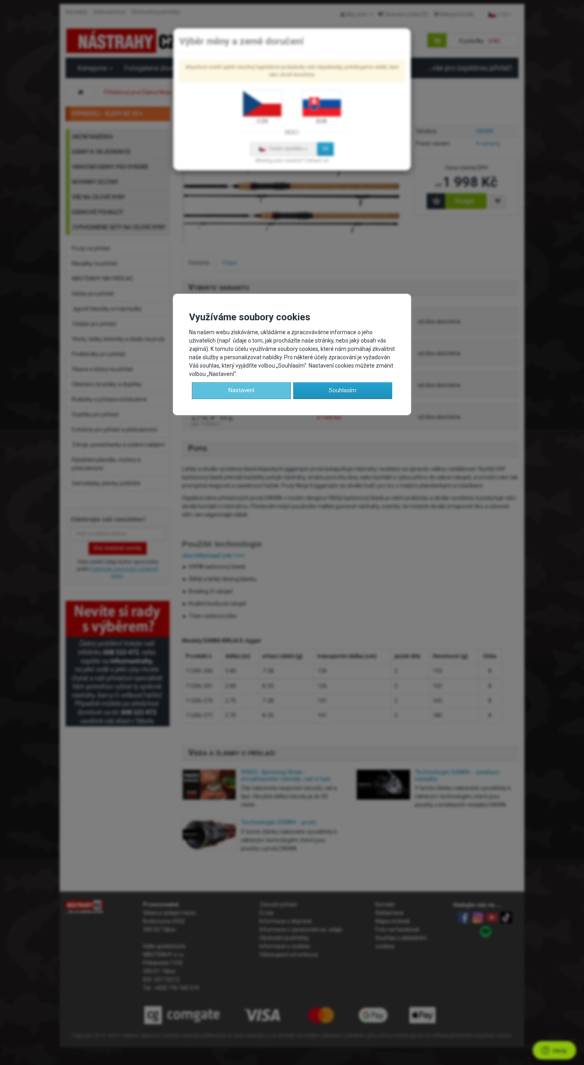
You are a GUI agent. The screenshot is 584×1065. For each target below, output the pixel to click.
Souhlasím (342, 390)
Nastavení (241, 390)
